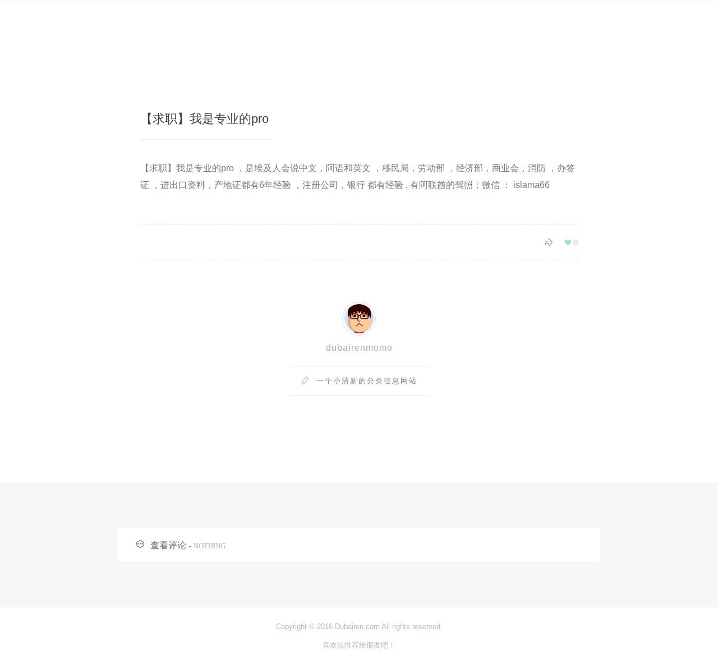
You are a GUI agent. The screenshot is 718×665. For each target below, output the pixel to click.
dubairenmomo (359, 347)
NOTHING (209, 546)
